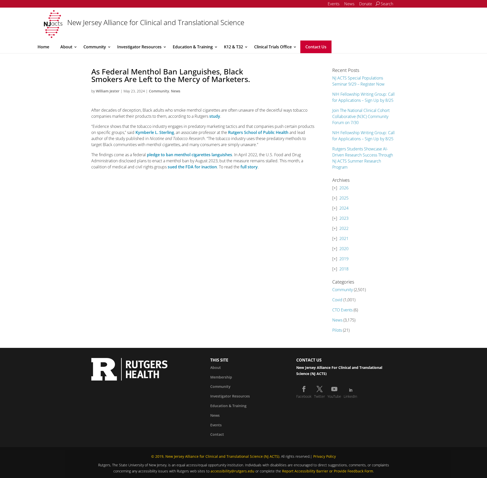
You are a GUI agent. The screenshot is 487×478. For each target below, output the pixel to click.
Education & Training (193, 47)
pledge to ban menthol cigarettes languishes (189, 154)
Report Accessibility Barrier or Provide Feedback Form (327, 471)
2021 (344, 238)
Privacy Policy (324, 456)
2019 (344, 259)
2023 (344, 218)
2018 (344, 269)
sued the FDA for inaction (192, 167)
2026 (344, 188)
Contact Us (315, 47)
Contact (217, 434)
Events (333, 4)
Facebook (303, 396)
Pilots (337, 330)
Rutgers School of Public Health (258, 132)
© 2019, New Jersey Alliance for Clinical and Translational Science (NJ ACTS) (215, 456)
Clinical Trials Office (273, 47)
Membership (221, 377)
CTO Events (342, 310)
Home (43, 47)
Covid (337, 300)
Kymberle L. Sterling (154, 132)
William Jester (107, 91)
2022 (344, 228)
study (214, 116)
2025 (344, 198)
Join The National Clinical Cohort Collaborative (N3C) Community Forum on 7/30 (361, 116)
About (66, 47)
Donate (365, 4)
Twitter (319, 396)
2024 (344, 208)
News (349, 4)
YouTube (334, 396)
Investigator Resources (139, 47)
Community (94, 47)
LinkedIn (350, 396)
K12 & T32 (233, 47)
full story (249, 167)
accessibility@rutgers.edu (232, 471)
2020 (344, 248)
